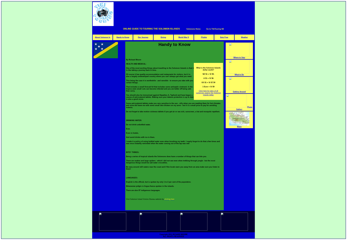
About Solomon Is (102, 37)
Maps (239, 127)
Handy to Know (122, 37)
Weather (244, 37)
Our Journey (143, 37)
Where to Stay (239, 58)
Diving (163, 37)
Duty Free (224, 37)
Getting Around (239, 92)
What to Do (239, 75)
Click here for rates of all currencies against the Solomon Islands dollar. (208, 93)
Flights (204, 37)
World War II (183, 37)
